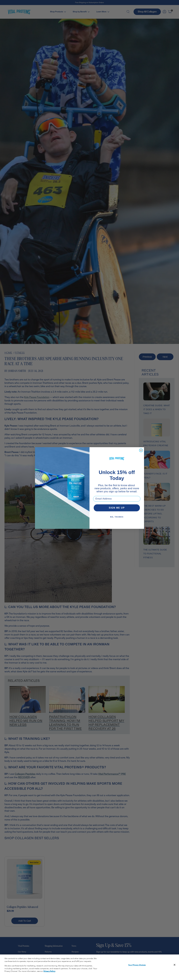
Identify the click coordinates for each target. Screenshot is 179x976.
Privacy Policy (49, 971)
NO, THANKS (116, 517)
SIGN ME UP (117, 508)
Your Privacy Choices (137, 965)
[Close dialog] (141, 450)
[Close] (174, 965)
